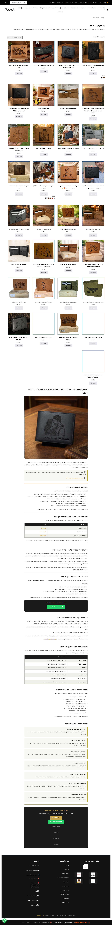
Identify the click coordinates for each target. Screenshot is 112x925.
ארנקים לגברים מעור (91, 8)
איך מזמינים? (56, 838)
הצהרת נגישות (65, 886)
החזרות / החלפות (65, 894)
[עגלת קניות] (106, 10)
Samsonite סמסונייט (81, 8)
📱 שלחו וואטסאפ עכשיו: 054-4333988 (75, 478)
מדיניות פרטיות (65, 902)
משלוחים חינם (102, 2)
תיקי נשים (50, 8)
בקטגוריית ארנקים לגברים (50, 639)
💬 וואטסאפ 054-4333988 (56, 821)
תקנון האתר (66, 882)
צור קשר (67, 865)
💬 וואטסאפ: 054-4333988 (56, 607)
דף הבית (102, 17)
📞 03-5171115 (56, 817)
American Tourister (33, 8)
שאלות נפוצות (65, 873)
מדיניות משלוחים (65, 890)
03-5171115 (31, 865)
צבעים (103, 75)
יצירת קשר (56, 844)
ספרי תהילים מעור (71, 8)
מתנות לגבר (60, 11)
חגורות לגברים (57, 8)
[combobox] (18, 2)
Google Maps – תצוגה (32, 900)
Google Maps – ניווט (32, 896)
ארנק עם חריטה (101, 8)
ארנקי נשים (24, 8)
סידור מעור (63, 8)
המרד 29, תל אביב (83, 2)
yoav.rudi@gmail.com (31, 875)
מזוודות (19, 8)
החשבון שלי (66, 898)
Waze (36, 891)
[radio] (104, 77)
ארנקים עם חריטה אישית (63, 878)
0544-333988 (29, 870)
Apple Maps (34, 905)
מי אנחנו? (66, 869)
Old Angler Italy (43, 8)
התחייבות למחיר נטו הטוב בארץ (56, 2)
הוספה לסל (93, 73)
